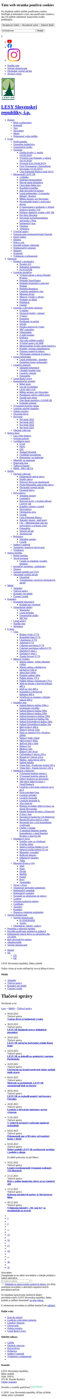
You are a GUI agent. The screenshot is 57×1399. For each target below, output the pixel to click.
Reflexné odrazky (27, 855)
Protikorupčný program (24, 248)
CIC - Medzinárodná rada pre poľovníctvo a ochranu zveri (33, 524)
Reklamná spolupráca (29, 267)
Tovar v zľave (20, 885)
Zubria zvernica (20, 411)
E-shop (10, 629)
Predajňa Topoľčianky (30, 280)
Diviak (22, 871)
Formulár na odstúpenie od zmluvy (30, 896)
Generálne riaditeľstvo (24, 144)
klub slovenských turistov (31, 190)
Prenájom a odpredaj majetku (21, 928)
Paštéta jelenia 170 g (29, 678)
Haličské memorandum (30, 180)
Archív (22, 923)
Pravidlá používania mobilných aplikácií (26, 931)
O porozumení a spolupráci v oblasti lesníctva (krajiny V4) (36, 208)
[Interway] (37, 1387)
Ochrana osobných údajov (32, 351)
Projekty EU (25, 264)
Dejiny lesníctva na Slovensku (33, 779)
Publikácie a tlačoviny (24, 770)
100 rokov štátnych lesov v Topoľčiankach (32, 783)
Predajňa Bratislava (28, 288)
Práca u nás (18, 242)
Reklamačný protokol (23, 893)
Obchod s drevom (22, 430)
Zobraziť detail (47, 25)
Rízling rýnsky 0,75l (29, 634)
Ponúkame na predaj (29, 321)
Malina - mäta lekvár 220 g (32, 759)
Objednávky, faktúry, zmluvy (27, 926)
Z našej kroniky (27, 335)
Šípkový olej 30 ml (28, 751)
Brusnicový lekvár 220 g (31, 757)
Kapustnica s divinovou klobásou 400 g (30, 693)
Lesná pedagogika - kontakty (33, 359)
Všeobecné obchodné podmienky (29, 887)
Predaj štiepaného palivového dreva (36, 484)
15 (8, 1235)
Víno (15, 632)
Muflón (23, 874)
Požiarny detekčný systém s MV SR (36, 212)
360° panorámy (26, 329)
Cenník (22, 514)
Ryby (22, 879)
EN (15, 955)
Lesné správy (19, 621)
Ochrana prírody (21, 438)
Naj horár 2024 (26, 425)
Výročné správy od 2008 (31, 343)
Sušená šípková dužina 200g (33, 713)
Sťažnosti (17, 253)
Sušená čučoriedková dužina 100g (35, 721)
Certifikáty (18, 904)
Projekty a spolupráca (23, 261)
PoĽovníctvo (13, 1348)
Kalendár (17, 125)
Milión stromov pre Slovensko (33, 199)
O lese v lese (25, 814)
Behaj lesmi (25, 384)
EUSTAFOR (25, 269)
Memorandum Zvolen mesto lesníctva (37, 346)
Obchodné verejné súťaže (19, 71)
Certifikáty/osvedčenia (30, 455)
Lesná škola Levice (22, 378)
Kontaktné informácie (23, 602)
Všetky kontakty (9, 1382)
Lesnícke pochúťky (22, 272)
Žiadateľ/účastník (27, 452)
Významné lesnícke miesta (26, 406)
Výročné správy (21, 231)
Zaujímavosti (25, 533)
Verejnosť (12, 258)
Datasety (17, 250)
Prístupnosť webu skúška (25, 136)
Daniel (22, 877)
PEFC (22, 446)
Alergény (17, 907)
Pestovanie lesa (20, 463)
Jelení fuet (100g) (27, 672)
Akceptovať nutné (30, 25)
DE (15, 958)
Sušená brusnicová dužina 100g (34, 716)
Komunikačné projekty (24, 381)
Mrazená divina (26, 294)
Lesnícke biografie (28, 798)
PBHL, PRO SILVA (23, 468)
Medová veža (25, 749)
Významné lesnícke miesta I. (33, 773)
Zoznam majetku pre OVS (26, 572)
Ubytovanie (13, 1325)
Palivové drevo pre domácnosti (34, 482)
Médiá (10, 585)
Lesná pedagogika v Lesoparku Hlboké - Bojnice (34, 194)
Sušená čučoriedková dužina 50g (35, 724)
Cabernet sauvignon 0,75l (31, 645)
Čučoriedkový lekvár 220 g (32, 754)
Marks (16, 133)
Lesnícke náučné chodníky (26, 408)
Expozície (24, 318)
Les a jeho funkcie (22, 435)
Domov (11, 120)
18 (8, 1251)
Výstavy (23, 316)
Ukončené (24, 577)
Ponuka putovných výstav (31, 327)
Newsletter (18, 130)
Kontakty (11, 599)
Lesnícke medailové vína (31, 291)
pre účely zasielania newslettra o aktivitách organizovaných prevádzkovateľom (28, 1287)
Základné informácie (29, 367)
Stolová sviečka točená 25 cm (33, 849)
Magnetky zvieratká (28, 852)
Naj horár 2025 (26, 427)
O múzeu (23, 310)
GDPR (10, 1343)
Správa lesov (13, 433)
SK (8, 953)
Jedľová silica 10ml (28, 743)
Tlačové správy (20, 591)
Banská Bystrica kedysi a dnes (34, 819)
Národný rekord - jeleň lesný (33, 520)
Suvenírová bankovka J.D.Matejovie (37, 817)
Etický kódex (19, 237)
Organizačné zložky (23, 147)
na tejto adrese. (37, 1300)
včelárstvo (24, 229)
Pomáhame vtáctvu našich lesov (34, 395)
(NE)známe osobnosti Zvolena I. (35, 354)
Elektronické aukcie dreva (31, 476)
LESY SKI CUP (27, 389)
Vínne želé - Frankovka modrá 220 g (37, 765)
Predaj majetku (20, 555)
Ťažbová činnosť (21, 465)
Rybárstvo (18, 536)
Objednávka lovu (27, 512)
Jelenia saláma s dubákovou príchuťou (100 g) (32, 668)
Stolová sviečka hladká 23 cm (33, 847)
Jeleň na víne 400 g (28, 689)
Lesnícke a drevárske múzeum (27, 307)
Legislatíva (24, 498)
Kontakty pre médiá (22, 593)
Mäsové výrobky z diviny (31, 297)
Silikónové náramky (29, 858)
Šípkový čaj (25, 746)
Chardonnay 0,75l (28, 640)
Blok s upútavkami (22, 122)
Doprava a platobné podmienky (28, 912)
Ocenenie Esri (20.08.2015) (32, 163)
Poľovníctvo (19, 493)
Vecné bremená (20, 558)
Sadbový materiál (21, 544)
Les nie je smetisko (28, 386)
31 (8, 1267)
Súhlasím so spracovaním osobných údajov (25, 1284)
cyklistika (24, 177)
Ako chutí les (25, 803)
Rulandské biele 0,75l (29, 637)
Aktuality (17, 588)
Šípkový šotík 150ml (29, 738)
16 (8, 1240)
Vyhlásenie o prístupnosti (25, 256)
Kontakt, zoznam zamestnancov (34, 348)
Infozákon (18, 626)
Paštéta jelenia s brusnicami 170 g (35, 681)
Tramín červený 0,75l (29, 656)
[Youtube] (9, 42)
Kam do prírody (15, 1317)
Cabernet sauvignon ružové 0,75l (35, 648)
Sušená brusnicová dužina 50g (34, 719)
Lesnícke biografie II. (29, 800)
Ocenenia (17, 150)
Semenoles (24, 610)
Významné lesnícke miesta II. (33, 776)
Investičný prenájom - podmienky (29, 566)
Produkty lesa (19, 702)
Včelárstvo (18, 550)
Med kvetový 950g (28, 740)
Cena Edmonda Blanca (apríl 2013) (36, 171)
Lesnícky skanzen (22, 365)
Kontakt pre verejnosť (30, 604)
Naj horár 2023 (26, 422)
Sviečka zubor (26, 844)
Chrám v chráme (27, 828)
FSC (21, 449)
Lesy (3, 1008)
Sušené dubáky (26, 762)
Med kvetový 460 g (28, 727)
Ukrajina (23, 226)
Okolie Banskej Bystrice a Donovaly (37, 811)
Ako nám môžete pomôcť (31, 340)
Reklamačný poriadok (24, 890)
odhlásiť (51, 1305)
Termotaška (25, 882)
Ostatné (23, 305)
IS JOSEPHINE (27, 920)
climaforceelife (14, 942)
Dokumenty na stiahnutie (31, 457)
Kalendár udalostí (27, 403)
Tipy (15, 128)
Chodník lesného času (30, 370)
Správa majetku (14, 553)
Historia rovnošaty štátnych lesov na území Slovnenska (36, 807)
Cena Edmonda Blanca (30, 517)
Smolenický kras (27, 223)
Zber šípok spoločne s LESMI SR (35, 400)
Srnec (22, 868)
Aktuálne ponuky (27, 495)
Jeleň (21, 866)
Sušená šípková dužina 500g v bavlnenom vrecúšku (34, 706)
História (17, 239)
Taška (22, 860)
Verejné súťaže (26, 531)
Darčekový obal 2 (28, 653)
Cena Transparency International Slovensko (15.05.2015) (35, 167)
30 (8, 1262)
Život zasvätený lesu (29, 792)
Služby (10, 471)
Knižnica (23, 337)
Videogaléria (25, 332)
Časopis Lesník (20, 596)
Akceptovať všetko (10, 25)
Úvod (22, 444)
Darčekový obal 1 (28, 651)
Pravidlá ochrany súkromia (26, 245)
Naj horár (17, 416)
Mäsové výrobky (21, 659)
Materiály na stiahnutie (24, 460)
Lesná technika (26, 612)
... (8, 1229)
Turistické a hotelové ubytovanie (29, 547)
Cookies (17, 898)
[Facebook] (9, 47)
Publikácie (24, 302)
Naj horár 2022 (26, 419)
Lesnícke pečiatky (28, 795)
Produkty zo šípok (28, 299)
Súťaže (22, 324)
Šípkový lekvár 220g (29, 730)
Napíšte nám (13, 65)
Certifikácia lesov (21, 441)
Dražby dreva (26, 479)
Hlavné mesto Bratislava (31, 182)
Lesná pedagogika (22, 356)
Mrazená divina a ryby (24, 863)
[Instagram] (13, 60)
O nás (10, 139)
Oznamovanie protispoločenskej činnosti (32, 234)
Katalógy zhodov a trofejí (31, 506)
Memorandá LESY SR (24, 174)
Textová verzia (14, 73)
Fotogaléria (24, 376)
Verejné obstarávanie (17, 68)
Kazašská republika (28, 188)
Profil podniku (20, 141)
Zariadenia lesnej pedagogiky (33, 362)
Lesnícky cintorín (27, 373)
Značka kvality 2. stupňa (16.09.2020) (31, 154)
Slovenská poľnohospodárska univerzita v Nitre (33, 219)
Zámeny (17, 569)
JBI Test (23, 618)
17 (8, 1245)
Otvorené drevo (20, 414)
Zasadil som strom (28, 397)
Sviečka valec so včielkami (32, 841)
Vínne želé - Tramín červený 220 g (36, 768)
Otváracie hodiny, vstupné (32, 313)
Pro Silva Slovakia (28, 215)
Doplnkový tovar (21, 838)
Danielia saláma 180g (29, 675)
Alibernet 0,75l (26, 642)
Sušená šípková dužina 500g (33, 710)
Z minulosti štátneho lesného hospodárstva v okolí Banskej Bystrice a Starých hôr (33, 833)
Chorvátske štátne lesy (30, 185)
